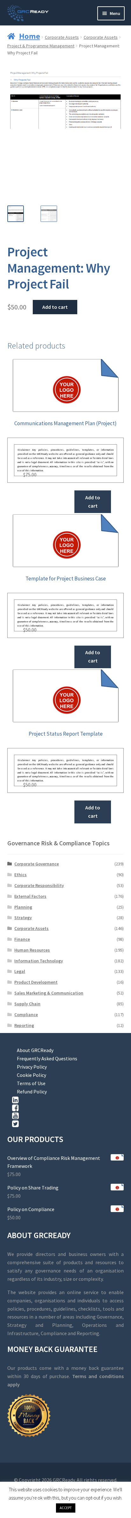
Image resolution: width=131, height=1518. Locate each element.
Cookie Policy (31, 1075)
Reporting (24, 1025)
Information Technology (38, 961)
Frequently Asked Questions (47, 1058)
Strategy (23, 917)
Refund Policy (32, 1091)
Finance (22, 939)
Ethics (20, 874)
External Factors (30, 896)
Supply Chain (27, 1004)
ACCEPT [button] (66, 1508)
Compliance (26, 1014)
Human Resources (32, 950)
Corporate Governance (36, 864)
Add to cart (55, 307)
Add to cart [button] (92, 501)
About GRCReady (35, 1050)
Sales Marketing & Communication (48, 993)
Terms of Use (31, 1083)
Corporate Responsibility (39, 885)
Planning (23, 907)
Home (29, 36)
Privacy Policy (32, 1067)
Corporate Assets (62, 37)
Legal (19, 971)
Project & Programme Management (40, 46)
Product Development (36, 982)
